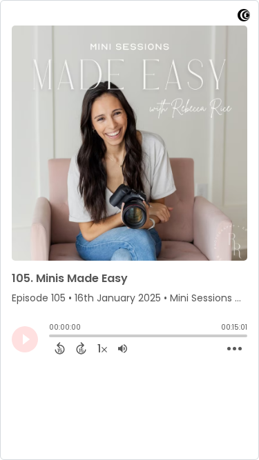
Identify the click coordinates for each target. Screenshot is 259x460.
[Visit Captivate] (244, 17)
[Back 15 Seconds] (59, 348)
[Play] (25, 339)
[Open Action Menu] (234, 349)
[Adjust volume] (123, 348)
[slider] (52, 337)
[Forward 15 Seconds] (81, 348)
